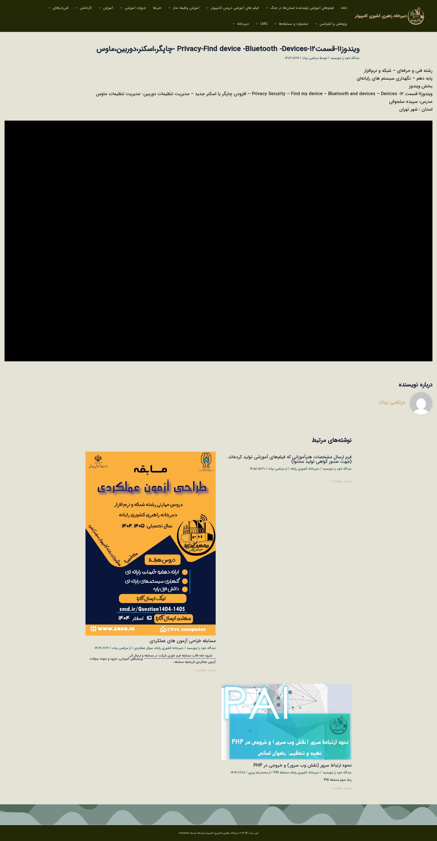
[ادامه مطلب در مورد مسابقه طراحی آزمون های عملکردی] (150, 543)
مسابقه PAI (281, 772)
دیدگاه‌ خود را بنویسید (345, 58)
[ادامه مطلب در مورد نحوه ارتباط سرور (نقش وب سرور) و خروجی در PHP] (286, 721)
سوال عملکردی (143, 648)
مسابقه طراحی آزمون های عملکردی (183, 640)
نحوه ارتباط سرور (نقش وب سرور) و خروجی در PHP (303, 765)
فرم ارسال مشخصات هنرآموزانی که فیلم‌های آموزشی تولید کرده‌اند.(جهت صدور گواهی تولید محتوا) (289, 459)
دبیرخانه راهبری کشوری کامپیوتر (381, 16)
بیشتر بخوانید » (341, 481)
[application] (268, 8)
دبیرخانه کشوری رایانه (304, 468)
